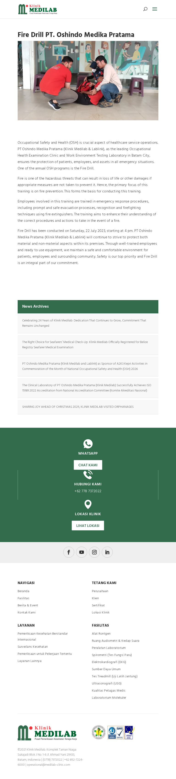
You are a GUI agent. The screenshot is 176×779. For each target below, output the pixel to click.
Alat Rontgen (101, 633)
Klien (95, 598)
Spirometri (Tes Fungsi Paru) (112, 655)
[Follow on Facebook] (68, 552)
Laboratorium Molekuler (109, 697)
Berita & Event (28, 605)
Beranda (24, 591)
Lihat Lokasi (87, 526)
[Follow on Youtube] (81, 552)
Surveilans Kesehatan (33, 647)
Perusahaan (100, 591)
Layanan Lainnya (30, 661)
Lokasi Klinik (101, 612)
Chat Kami (88, 465)
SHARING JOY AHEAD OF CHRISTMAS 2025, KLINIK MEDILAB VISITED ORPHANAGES (78, 407)
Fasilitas (24, 598)
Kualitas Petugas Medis (109, 690)
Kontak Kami (27, 612)
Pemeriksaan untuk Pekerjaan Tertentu (45, 654)
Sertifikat (98, 605)
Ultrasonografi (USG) (107, 683)
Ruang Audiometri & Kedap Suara (116, 641)
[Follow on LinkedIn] (107, 552)
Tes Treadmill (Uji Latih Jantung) (115, 676)
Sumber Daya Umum (106, 669)
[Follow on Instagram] (94, 552)
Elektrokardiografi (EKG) (109, 662)
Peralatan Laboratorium (109, 648)
